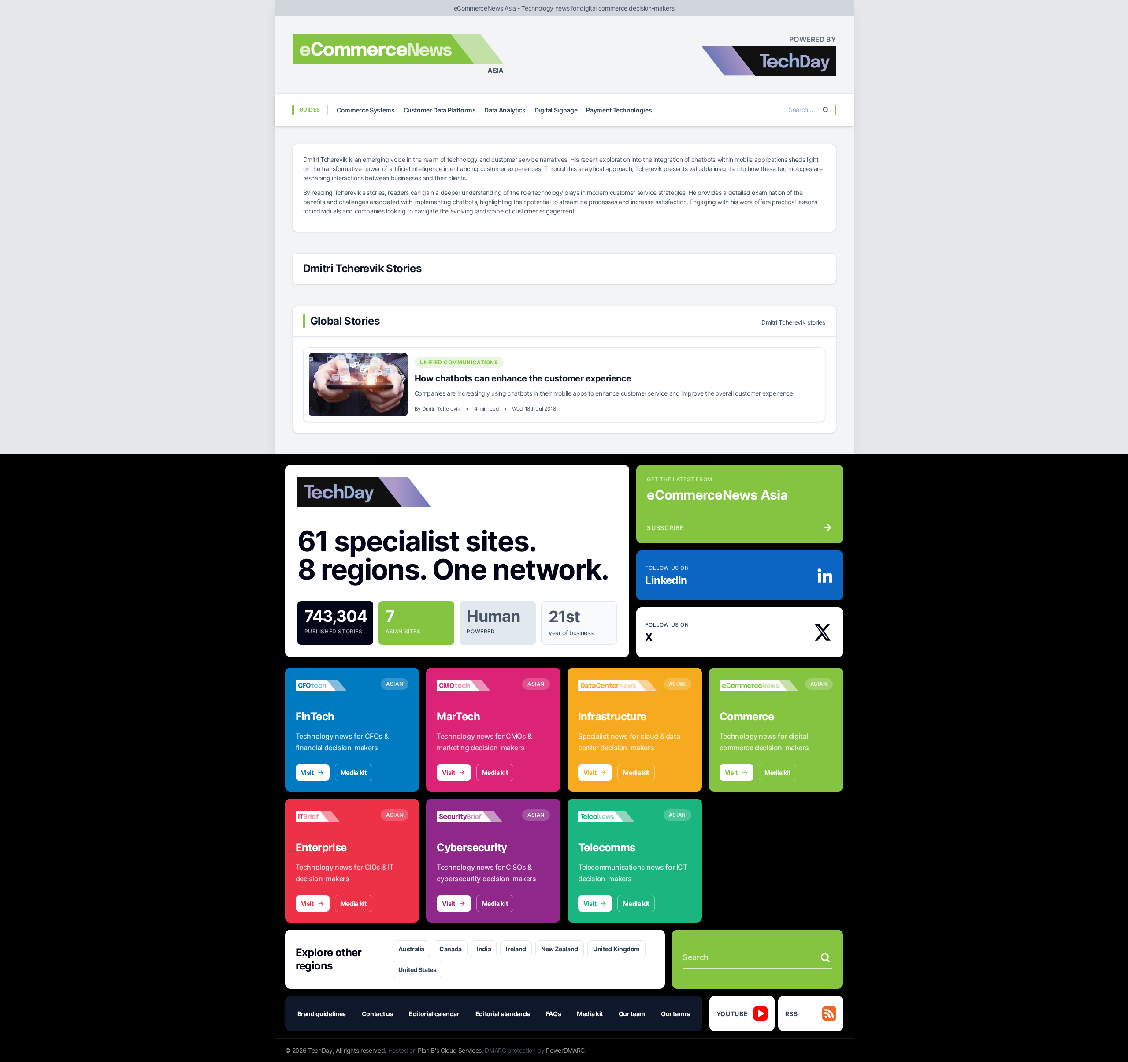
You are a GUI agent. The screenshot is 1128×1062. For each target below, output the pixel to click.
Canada (450, 949)
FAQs (553, 1013)
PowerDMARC (565, 1050)
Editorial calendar (434, 1013)
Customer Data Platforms (440, 110)
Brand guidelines (321, 1013)
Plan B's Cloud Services (450, 1050)
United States (417, 969)
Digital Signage (556, 110)
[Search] (825, 110)
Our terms (675, 1013)
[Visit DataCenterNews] (617, 685)
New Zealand (559, 949)
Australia (411, 949)
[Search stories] (825, 957)
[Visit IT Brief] (335, 816)
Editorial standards (502, 1013)
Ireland (516, 949)
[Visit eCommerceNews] (759, 685)
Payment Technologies (619, 110)
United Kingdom (616, 949)
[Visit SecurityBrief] (476, 816)
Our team (632, 1013)
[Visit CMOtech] (476, 685)
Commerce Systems (365, 110)
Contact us (377, 1013)
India (484, 949)
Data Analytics (504, 110)
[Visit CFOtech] (335, 685)
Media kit (354, 772)
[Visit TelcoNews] (617, 816)
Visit (307, 772)
